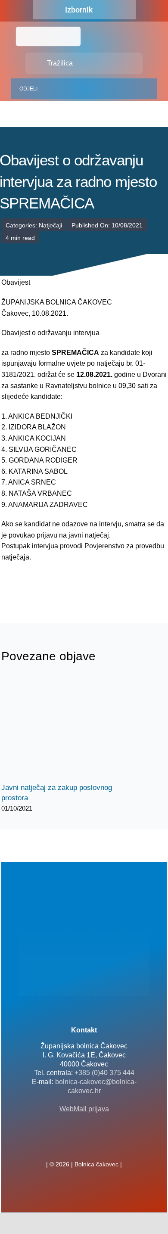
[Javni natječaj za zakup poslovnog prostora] (66, 728)
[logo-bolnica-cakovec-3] (44, 583)
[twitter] (84, 1145)
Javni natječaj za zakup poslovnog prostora (58, 729)
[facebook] (70, 1145)
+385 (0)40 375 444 (104, 1072)
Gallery (73, 729)
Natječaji (50, 225)
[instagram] (97, 1145)
